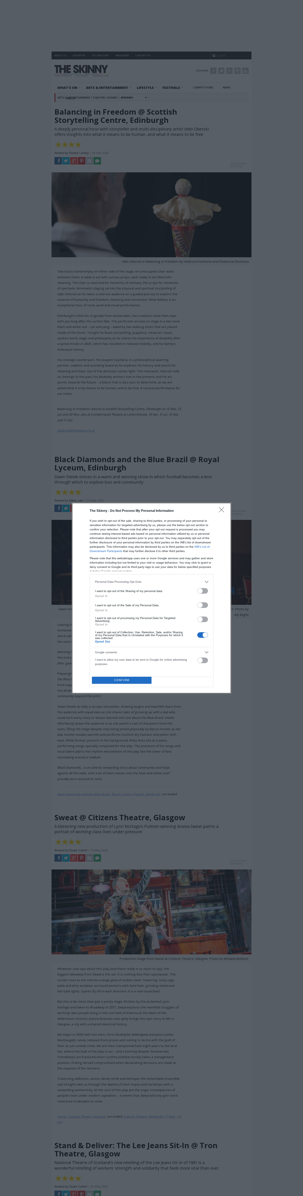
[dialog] (151, 598)
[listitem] (151, 582)
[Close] (223, 511)
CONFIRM (121, 680)
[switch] (202, 591)
